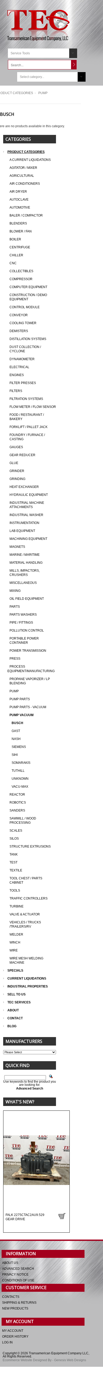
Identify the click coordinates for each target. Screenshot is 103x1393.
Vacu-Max (20, 786)
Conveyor (19, 315)
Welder (16, 934)
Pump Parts (20, 699)
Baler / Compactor (26, 215)
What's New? (20, 1102)
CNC (13, 263)
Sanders (17, 810)
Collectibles (21, 271)
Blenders (18, 223)
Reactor (17, 794)
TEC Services (19, 1002)
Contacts (10, 1297)
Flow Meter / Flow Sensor (33, 407)
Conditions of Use (18, 1280)
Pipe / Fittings (21, 622)
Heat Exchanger (24, 487)
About (13, 1010)
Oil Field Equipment (27, 599)
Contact (15, 1018)
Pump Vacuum (22, 715)
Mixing (15, 591)
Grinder (17, 471)
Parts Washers (23, 614)
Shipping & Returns (19, 1302)
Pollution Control (27, 630)
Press (15, 658)
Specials (15, 970)
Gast (16, 731)
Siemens (19, 747)
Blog (11, 1026)
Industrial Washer (26, 515)
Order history (15, 1336)
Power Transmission (28, 651)
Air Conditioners (25, 184)
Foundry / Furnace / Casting (27, 437)
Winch (15, 942)
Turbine (17, 906)
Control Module (25, 307)
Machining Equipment (28, 539)
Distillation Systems (28, 339)
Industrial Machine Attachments (27, 505)
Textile (16, 870)
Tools (15, 890)
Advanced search (18, 1269)
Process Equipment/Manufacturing (31, 669)
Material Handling (26, 563)
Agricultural (22, 176)
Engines (17, 375)
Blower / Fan (21, 231)
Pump (14, 691)
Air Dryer (18, 191)
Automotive (20, 207)
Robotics (18, 802)
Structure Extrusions (30, 846)
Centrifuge (20, 247)
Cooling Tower (23, 323)
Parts (15, 607)
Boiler (15, 239)
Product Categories (26, 152)
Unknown (20, 779)
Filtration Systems (26, 399)
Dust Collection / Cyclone (25, 349)
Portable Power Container (24, 641)
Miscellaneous (23, 583)
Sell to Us (16, 994)
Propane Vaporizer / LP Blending (30, 681)
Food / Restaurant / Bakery (27, 417)
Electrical (19, 367)
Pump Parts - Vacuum (28, 707)
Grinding (17, 479)
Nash (16, 739)
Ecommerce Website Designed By (27, 1360)
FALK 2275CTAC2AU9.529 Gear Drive (25, 1217)
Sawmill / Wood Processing (23, 821)
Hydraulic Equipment (29, 495)
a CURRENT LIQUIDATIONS (30, 160)
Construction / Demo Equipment (28, 297)
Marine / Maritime (25, 555)
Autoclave (19, 199)
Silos (14, 838)
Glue (14, 463)
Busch (17, 723)
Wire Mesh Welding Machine (26, 960)
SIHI (15, 755)
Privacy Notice (15, 1274)
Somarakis (21, 763)
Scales (16, 830)
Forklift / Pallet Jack (29, 427)
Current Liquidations (26, 978)
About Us (10, 1263)
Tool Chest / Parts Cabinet (26, 880)
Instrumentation (24, 523)
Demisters (19, 331)
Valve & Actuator (25, 914)
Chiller (16, 255)
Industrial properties (27, 986)
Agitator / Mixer (23, 168)
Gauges (16, 447)
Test (13, 862)
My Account (12, 1331)
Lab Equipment (22, 531)
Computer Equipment (28, 287)
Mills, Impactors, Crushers (25, 573)
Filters (16, 391)
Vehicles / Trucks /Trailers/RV (25, 924)
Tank (14, 854)
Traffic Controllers (29, 898)
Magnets (17, 547)
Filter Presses (23, 383)
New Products (15, 1308)
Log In (7, 1342)
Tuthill (18, 771)
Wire (14, 950)
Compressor (21, 279)
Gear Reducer (22, 455)
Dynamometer (22, 359)
